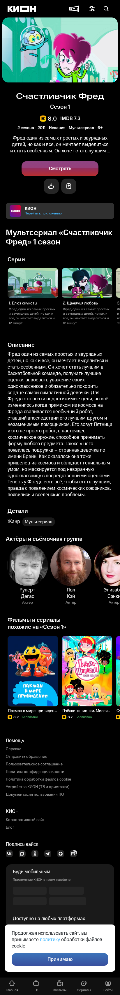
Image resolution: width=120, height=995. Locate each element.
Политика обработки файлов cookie (38, 779)
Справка (13, 749)
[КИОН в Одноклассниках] (36, 853)
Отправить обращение (26, 756)
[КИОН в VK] (11, 853)
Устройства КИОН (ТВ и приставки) (38, 787)
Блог (10, 827)
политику (50, 939)
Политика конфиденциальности (35, 771)
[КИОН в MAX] (24, 853)
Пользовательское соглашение (34, 764)
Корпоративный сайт (25, 820)
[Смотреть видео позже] (68, 186)
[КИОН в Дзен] (62, 853)
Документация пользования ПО (35, 794)
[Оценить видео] (51, 186)
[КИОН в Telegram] (49, 853)
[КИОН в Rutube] (75, 853)
